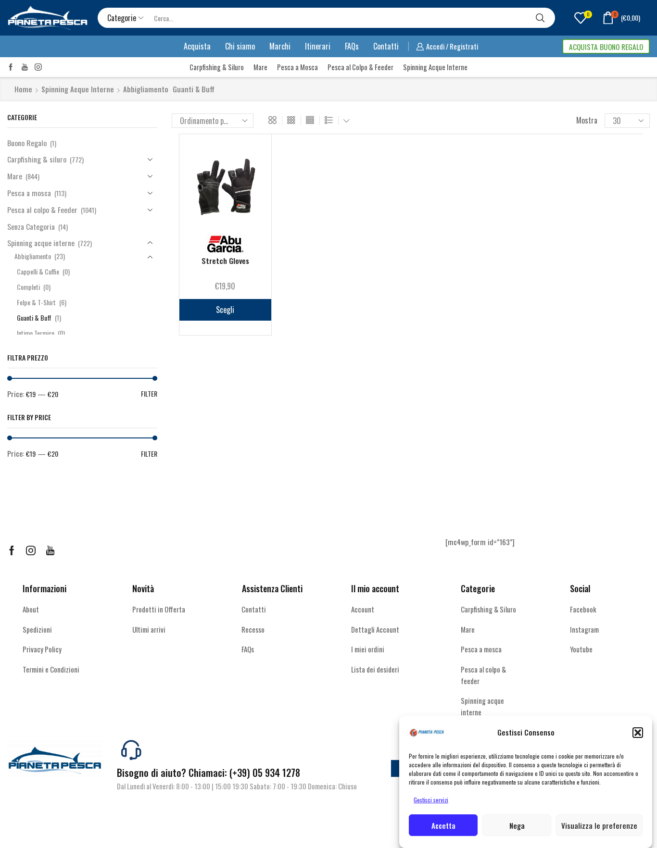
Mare (260, 67)
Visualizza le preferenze (599, 825)
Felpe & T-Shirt (36, 302)
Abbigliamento (145, 89)
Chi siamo (240, 46)
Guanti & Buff (34, 317)
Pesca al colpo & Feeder (42, 209)
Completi (28, 287)
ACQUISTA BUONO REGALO (606, 46)
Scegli (225, 309)
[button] (638, 732)
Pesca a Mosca (297, 67)
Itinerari (317, 46)
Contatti (386, 46)
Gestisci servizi (431, 800)
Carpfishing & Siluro (217, 67)
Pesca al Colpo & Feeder (360, 67)
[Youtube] (24, 67)
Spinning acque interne (77, 89)
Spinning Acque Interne (435, 67)
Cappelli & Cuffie (38, 271)
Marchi (280, 46)
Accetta (443, 825)
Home (23, 89)
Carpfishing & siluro (36, 159)
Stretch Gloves (225, 260)
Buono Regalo (27, 143)
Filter (149, 393)
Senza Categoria (31, 226)
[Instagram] (38, 67)
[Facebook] (10, 67)
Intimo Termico (35, 333)
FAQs (352, 46)
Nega (517, 825)
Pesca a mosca (29, 193)
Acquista (197, 46)
